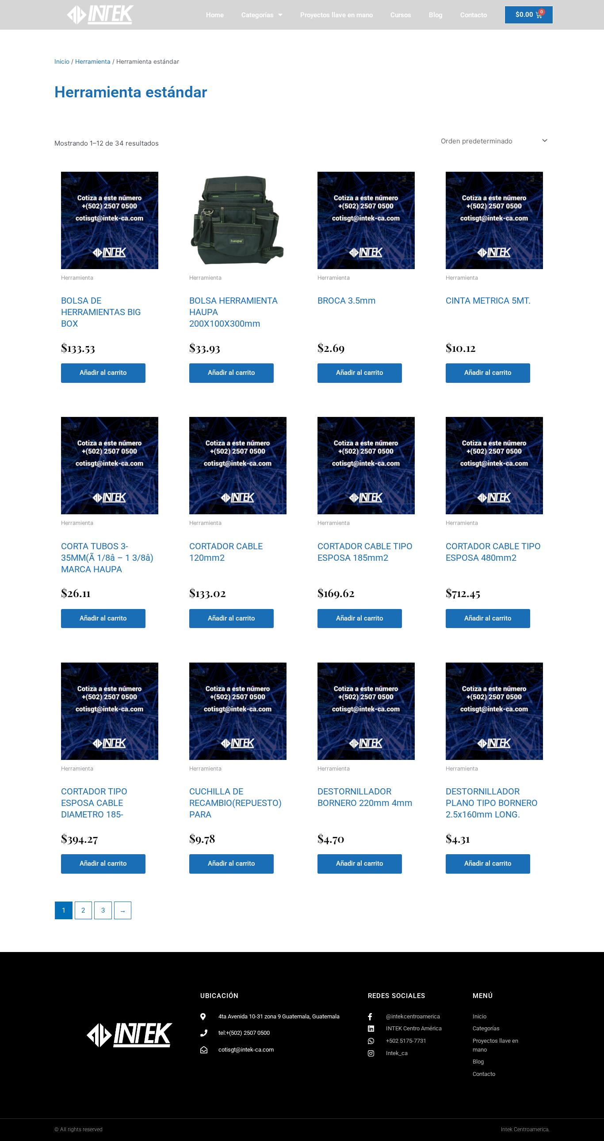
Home (215, 15)
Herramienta (93, 61)
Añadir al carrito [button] (103, 373)
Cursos (400, 15)
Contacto (473, 15)
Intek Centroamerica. (525, 1129)
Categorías (257, 15)
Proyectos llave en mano (336, 15)
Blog (436, 15)
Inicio (61, 61)
